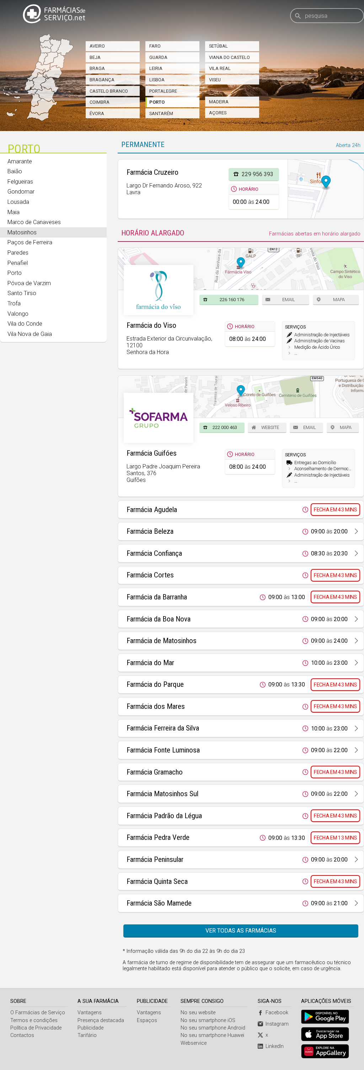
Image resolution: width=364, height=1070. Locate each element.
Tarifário (87, 1035)
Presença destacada (100, 1020)
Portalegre (163, 91)
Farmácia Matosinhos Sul (162, 793)
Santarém (161, 113)
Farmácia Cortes (150, 575)
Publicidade (90, 1028)
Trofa (14, 303)
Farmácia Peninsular (155, 859)
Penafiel (17, 263)
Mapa (339, 299)
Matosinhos (22, 232)
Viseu (215, 79)
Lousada (18, 202)
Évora (97, 113)
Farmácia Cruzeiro (152, 172)
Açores (217, 112)
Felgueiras (20, 181)
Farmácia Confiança (154, 553)
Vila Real (220, 68)
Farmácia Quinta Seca (157, 881)
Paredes (17, 252)
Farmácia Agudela (152, 509)
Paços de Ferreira (29, 242)
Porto (157, 102)
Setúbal (218, 46)
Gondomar (20, 191)
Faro (155, 46)
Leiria (155, 68)
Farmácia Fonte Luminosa (163, 750)
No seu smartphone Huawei (212, 1035)
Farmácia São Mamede (159, 903)
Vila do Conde (24, 323)
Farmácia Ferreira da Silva (163, 728)
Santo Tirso (21, 293)
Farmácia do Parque (155, 684)
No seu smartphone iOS (208, 1020)
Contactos (22, 1035)
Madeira (219, 101)
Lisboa (157, 79)
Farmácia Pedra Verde (158, 837)
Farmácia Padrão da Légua (164, 815)
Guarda (158, 57)
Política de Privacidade (35, 1028)
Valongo (17, 313)
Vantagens (89, 1013)
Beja (95, 57)
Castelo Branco (109, 91)
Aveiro (97, 46)
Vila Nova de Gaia (29, 334)
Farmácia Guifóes (152, 453)
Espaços (147, 1020)
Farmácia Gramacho (155, 772)
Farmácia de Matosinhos (162, 640)
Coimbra (99, 102)
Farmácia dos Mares (156, 706)
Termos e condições (34, 1020)
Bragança (102, 79)
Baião (14, 171)
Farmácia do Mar (150, 662)
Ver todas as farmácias (240, 930)
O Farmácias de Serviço (37, 1013)
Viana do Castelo (229, 57)
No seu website (198, 1013)
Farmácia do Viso (151, 325)
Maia (13, 212)
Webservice (194, 1043)
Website (270, 427)
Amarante (19, 161)
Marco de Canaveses (34, 222)
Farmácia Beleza (150, 531)
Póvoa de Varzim (29, 283)
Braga (97, 68)
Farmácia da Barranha (157, 597)
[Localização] (326, 188)
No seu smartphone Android (213, 1028)
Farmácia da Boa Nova (159, 619)
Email (288, 299)
